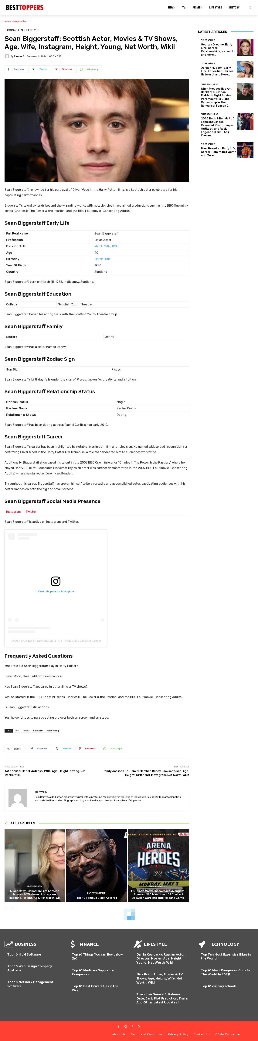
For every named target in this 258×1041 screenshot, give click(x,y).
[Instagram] (125, 1026)
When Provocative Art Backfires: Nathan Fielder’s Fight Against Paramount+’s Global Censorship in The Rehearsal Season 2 (217, 97)
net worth (38, 730)
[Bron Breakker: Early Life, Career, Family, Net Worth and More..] (245, 150)
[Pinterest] (132, 1026)
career (25, 730)
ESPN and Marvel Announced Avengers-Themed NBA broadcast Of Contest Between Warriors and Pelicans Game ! (158, 894)
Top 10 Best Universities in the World (95, 988)
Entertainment (96, 893)
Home (8, 21)
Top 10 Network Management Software (30, 984)
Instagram (13, 512)
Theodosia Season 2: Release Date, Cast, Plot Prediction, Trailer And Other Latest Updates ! (162, 998)
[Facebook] (118, 1026)
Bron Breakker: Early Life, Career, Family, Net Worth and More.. (218, 152)
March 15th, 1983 (106, 246)
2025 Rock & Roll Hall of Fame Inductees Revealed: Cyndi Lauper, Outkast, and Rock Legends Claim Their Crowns (217, 127)
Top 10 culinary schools (218, 986)
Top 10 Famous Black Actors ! (96, 898)
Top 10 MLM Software (24, 954)
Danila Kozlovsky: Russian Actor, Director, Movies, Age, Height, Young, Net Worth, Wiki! (160, 959)
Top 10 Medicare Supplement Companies (94, 972)
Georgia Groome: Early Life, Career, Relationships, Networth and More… (218, 49)
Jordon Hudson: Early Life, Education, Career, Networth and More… (217, 71)
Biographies (19, 21)
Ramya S (19, 56)
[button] (250, 7)
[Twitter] (139, 1026)
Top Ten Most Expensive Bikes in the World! (226, 957)
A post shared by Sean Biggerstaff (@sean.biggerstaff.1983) (56, 640)
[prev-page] (7, 908)
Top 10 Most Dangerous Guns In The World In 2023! (225, 972)
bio (17, 730)
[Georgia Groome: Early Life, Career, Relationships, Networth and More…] (245, 47)
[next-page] (13, 908)
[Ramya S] (8, 56)
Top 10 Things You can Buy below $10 (97, 957)
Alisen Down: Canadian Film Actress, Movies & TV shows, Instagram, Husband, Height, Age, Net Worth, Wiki (35, 894)
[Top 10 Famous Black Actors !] (96, 865)
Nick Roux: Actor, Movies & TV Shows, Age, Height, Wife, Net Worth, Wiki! (159, 978)
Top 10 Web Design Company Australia (29, 968)
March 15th (102, 259)
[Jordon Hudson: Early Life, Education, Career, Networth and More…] (245, 69)
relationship (53, 730)
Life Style (31, 30)
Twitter (31, 512)
